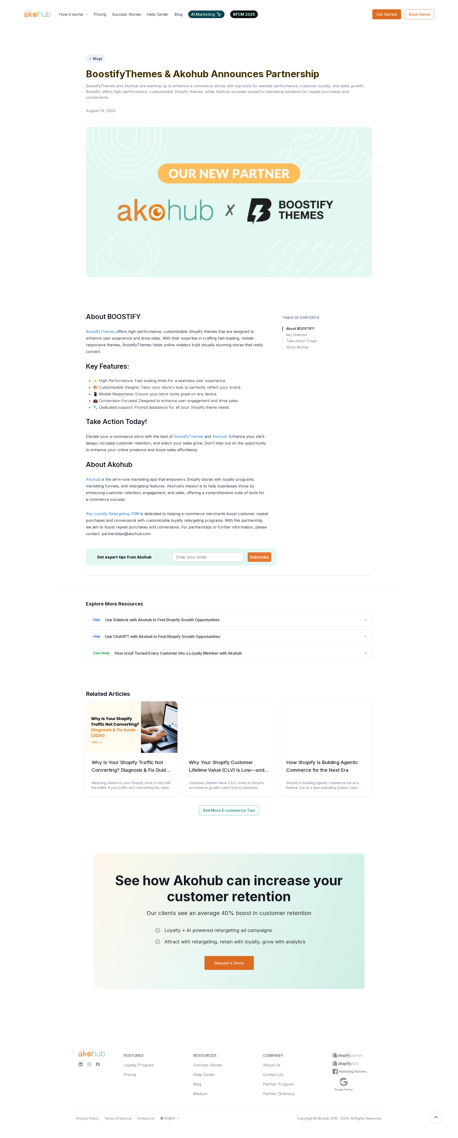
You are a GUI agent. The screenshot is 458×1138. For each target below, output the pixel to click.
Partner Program (278, 1084)
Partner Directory (279, 1093)
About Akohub (297, 347)
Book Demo (419, 14)
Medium (200, 1093)
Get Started (386, 14)
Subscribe (259, 557)
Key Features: (296, 335)
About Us (271, 1065)
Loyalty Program (139, 1065)
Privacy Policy (87, 1118)
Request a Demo (229, 963)
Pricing (130, 1074)
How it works (71, 14)
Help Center (204, 1074)
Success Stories (207, 1065)
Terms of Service (117, 1118)
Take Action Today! (301, 341)
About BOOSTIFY (300, 328)
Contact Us (273, 1074)
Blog (197, 1084)
